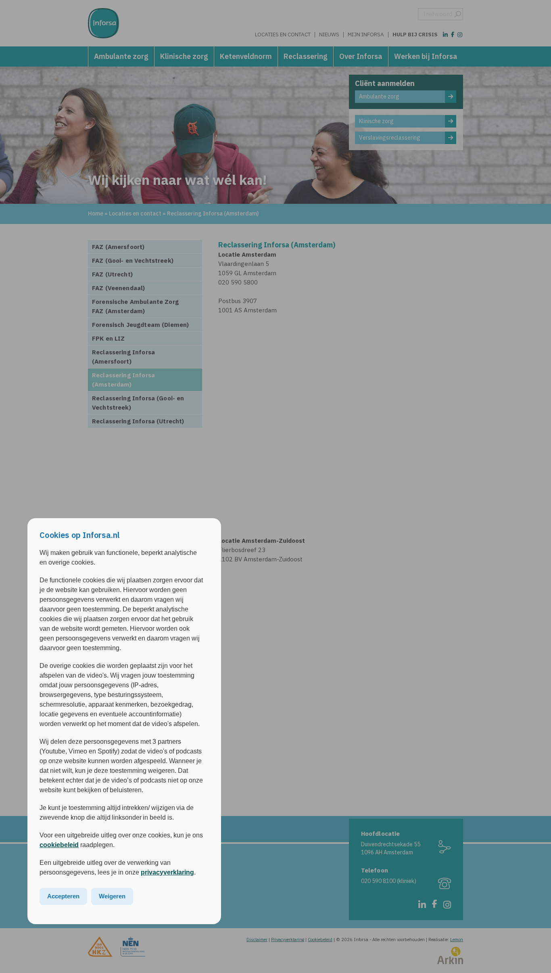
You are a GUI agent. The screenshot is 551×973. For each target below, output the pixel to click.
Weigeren (112, 896)
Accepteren (63, 896)
